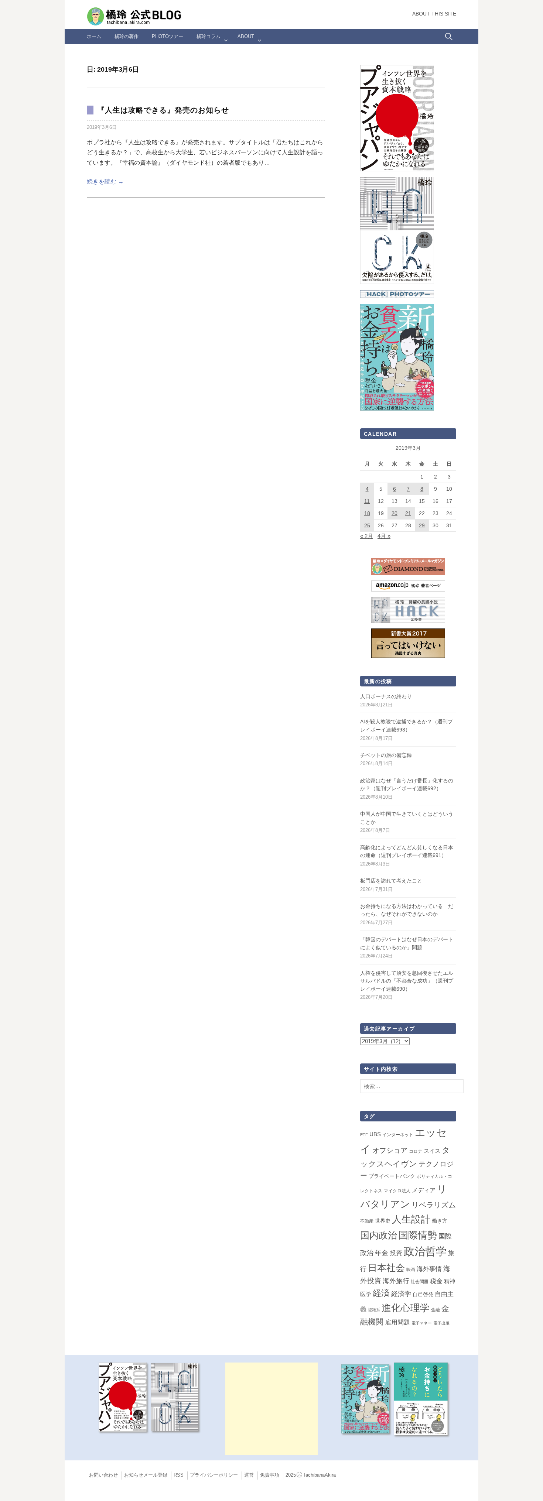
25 (367, 525)
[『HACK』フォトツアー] (397, 294)
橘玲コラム (209, 36)
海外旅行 (396, 1281)
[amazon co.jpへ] (397, 230)
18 (367, 513)
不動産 (366, 1221)
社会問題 (419, 1281)
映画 (410, 1269)
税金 (436, 1281)
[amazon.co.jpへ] (397, 117)
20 (394, 513)
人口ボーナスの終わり (386, 696)
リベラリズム (433, 1205)
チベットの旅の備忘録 (386, 755)
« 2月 (366, 536)
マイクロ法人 (397, 1190)
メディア (424, 1190)
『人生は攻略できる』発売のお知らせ (163, 110)
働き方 (439, 1221)
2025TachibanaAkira (311, 1475)
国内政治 (378, 1235)
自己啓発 (423, 1294)
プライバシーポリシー (214, 1475)
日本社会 (386, 1267)
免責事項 (269, 1475)
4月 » (384, 536)
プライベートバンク (392, 1176)
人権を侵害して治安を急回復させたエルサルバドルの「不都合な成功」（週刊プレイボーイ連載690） (406, 981)
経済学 (401, 1294)
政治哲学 (425, 1251)
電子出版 (441, 1323)
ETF (364, 1134)
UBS (375, 1134)
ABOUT (246, 36)
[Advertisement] (271, 1409)
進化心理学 (406, 1307)
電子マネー (421, 1323)
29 (422, 525)
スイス (432, 1151)
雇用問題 (397, 1322)
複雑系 (374, 1310)
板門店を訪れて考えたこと (391, 881)
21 (408, 513)
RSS (179, 1475)
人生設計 (411, 1219)
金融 (435, 1309)
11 (367, 501)
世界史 (382, 1221)
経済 (381, 1293)
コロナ (415, 1151)
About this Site (434, 14)
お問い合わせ (103, 1475)
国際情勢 (418, 1235)
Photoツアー (167, 36)
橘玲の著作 (127, 36)
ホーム (94, 36)
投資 (396, 1253)
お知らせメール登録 (145, 1475)
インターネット (397, 1134)
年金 (381, 1253)
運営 (249, 1475)
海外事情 (429, 1268)
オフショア (389, 1150)
